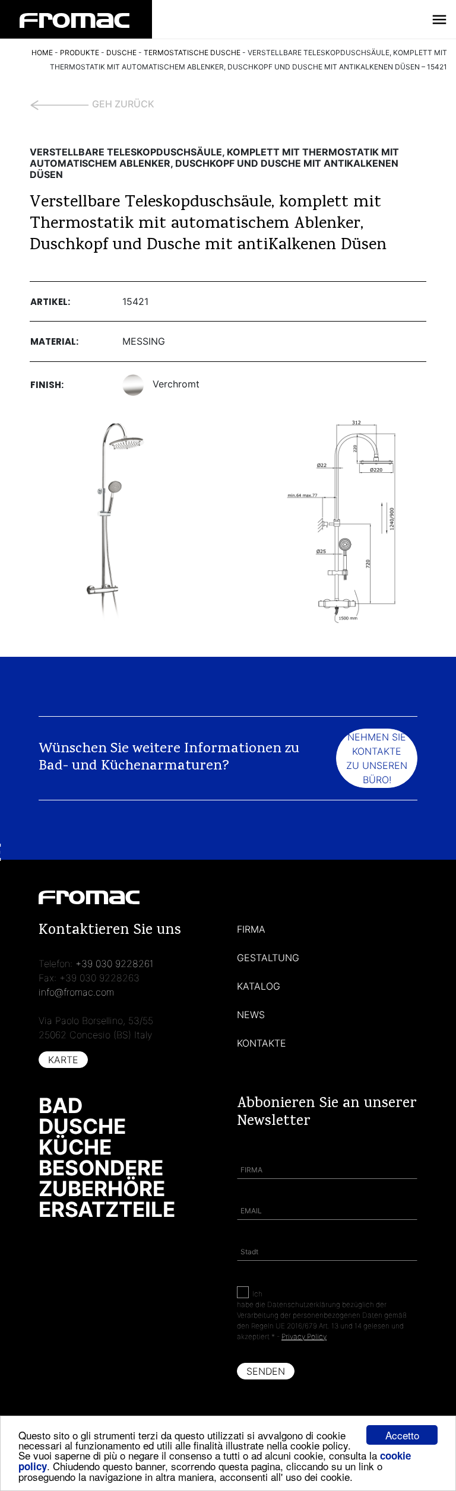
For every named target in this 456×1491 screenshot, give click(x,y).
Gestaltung (268, 958)
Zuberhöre (102, 1188)
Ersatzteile (107, 1209)
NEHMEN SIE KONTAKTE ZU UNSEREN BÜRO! (376, 758)
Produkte (79, 52)
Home (42, 52)
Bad (61, 1105)
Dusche (82, 1126)
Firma (251, 929)
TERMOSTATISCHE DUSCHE (192, 52)
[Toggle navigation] (439, 19)
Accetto (402, 1435)
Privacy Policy (304, 1336)
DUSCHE (121, 52)
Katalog (258, 986)
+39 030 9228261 (114, 963)
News (251, 1015)
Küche (75, 1146)
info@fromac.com (76, 992)
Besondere (101, 1167)
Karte (63, 1060)
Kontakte (261, 1043)
